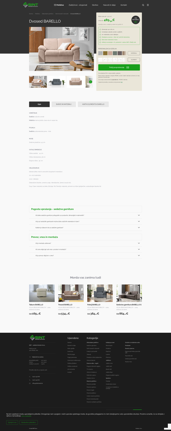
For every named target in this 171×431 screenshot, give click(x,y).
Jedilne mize (109, 363)
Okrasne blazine (91, 360)
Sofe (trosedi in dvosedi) (61, 13)
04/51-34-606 (36, 376)
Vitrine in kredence (92, 372)
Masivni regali (90, 390)
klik (121, 82)
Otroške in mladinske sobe (132, 342)
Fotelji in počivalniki (92, 351)
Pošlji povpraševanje (116, 67)
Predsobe (127, 345)
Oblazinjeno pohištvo (47, 13)
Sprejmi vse (12, 422)
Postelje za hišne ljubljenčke (94, 357)
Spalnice (108, 378)
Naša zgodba (71, 348)
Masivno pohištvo (91, 381)
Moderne (108, 348)
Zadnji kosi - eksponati (78, 5)
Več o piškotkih (26, 416)
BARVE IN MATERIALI (63, 104)
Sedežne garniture (91, 345)
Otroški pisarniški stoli (131, 358)
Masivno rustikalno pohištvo (94, 402)
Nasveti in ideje (109, 5)
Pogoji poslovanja (72, 357)
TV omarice (90, 369)
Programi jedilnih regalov (112, 375)
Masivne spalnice (91, 387)
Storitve (95, 5)
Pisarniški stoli (129, 356)
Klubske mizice (91, 378)
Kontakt (124, 5)
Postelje (108, 381)
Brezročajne (109, 345)
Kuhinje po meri (110, 342)
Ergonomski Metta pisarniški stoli (132, 352)
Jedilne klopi (109, 372)
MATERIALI (134, 53)
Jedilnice (108, 360)
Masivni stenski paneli (92, 399)
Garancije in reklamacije (73, 360)
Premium (108, 357)
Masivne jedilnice (91, 393)
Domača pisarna (129, 348)
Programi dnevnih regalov (93, 366)
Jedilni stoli (109, 366)
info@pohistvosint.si (37, 383)
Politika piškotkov (72, 363)
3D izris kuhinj (71, 369)
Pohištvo (60, 5)
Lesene (108, 354)
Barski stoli (109, 369)
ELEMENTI (134, 59)
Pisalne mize (128, 361)
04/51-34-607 (36, 380)
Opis (39, 104)
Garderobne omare (111, 384)
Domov (31, 13)
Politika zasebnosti (72, 366)
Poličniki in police (91, 375)
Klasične (108, 351)
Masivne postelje (91, 384)
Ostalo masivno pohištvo (93, 396)
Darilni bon (70, 351)
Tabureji (89, 354)
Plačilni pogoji (71, 354)
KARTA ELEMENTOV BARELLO (93, 104)
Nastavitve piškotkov (28, 422)
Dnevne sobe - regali (92, 363)
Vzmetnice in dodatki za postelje (112, 387)
